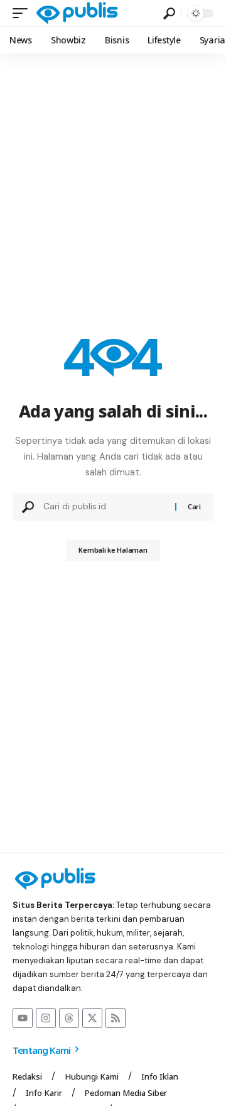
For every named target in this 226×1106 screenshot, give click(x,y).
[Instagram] (46, 1018)
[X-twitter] (92, 1018)
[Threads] (69, 1018)
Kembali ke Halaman (112, 550)
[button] (23, 13)
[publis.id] (77, 13)
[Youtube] (23, 1018)
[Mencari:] (104, 507)
